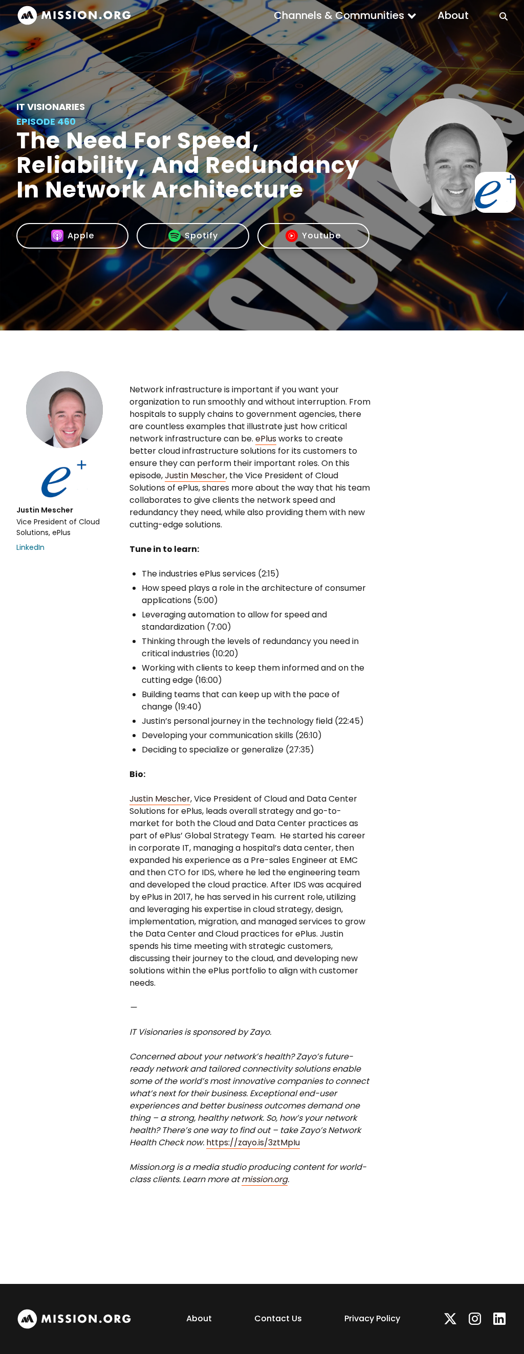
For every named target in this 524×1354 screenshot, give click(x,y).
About (453, 15)
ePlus (265, 439)
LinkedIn (30, 547)
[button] (345, 15)
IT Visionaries (50, 106)
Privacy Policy (372, 1318)
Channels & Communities (339, 15)
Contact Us (278, 1318)
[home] (74, 15)
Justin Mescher (195, 475)
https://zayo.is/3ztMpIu (253, 1142)
